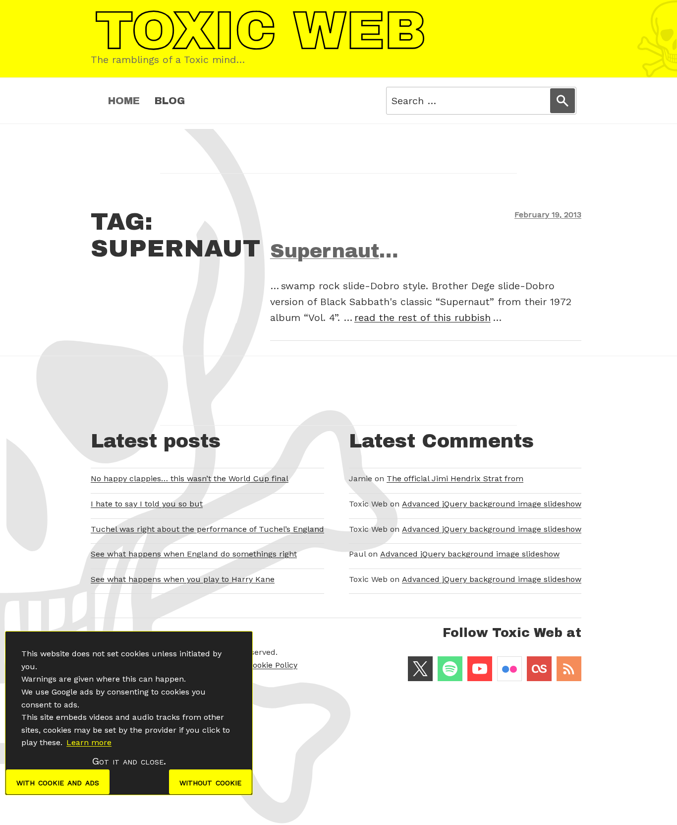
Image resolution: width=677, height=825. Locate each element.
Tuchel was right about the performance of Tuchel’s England (207, 529)
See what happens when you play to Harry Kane (183, 579)
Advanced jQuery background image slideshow (491, 503)
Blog (170, 100)
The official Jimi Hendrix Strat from (455, 478)
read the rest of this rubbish (422, 317)
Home (124, 100)
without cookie (210, 782)
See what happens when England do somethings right (194, 554)
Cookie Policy (272, 665)
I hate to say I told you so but (147, 503)
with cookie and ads (57, 782)
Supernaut (324, 251)
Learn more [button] (89, 742)
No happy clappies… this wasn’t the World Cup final (189, 478)
